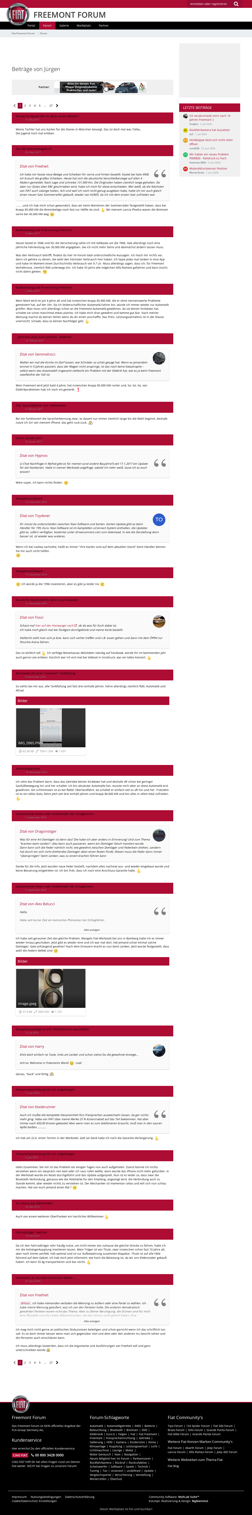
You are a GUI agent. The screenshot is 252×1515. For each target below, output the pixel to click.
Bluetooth (116, 1430)
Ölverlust (116, 1479)
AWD (138, 1426)
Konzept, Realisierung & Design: (178, 1501)
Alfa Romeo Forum (201, 1452)
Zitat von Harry (32, 1046)
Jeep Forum (214, 1448)
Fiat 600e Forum (178, 1434)
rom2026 (194, 148)
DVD (144, 1430)
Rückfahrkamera (100, 1462)
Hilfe (110, 1442)
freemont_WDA (197, 162)
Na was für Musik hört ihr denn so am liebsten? (47, 116)
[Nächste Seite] (57, 106)
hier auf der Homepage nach (54, 625)
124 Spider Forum (198, 1426)
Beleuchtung (98, 1430)
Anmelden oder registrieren (208, 4)
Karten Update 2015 (29, 438)
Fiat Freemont (148, 1434)
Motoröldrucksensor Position (208, 168)
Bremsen (132, 1430)
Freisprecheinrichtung (120, 1438)
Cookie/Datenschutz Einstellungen (34, 1501)
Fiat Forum (175, 1448)
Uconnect (117, 1471)
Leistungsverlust (136, 1446)
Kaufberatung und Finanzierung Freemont (44, 230)
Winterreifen (98, 1479)
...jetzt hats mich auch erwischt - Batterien (44, 337)
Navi (117, 1454)
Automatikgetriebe (28, 768)
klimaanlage (98, 1446)
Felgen (122, 1434)
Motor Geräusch (100, 1454)
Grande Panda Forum (206, 1434)
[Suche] (236, 4)
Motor (129, 1450)
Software (116, 1466)
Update (149, 1471)
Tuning (94, 1471)
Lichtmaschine (99, 1450)
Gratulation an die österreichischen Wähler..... (46, 1278)
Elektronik (96, 1434)
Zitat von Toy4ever (35, 515)
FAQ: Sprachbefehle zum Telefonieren (41, 405)
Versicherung (123, 1475)
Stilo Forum (195, 1430)
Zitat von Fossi (32, 617)
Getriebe (144, 1438)
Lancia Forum (176, 1452)
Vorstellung (143, 1475)
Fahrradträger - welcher (31, 1232)
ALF (191, 134)
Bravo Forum (176, 1430)
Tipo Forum (175, 1426)
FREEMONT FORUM (69, 14)
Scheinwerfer (98, 1466)
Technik (143, 1466)
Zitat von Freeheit (34, 166)
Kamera (121, 1442)
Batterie (150, 1426)
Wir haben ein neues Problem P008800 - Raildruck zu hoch (209, 156)
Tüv (105, 1471)
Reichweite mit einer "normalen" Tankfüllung (45, 673)
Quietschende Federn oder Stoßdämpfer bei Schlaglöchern (55, 814)
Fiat (133, 1434)
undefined (133, 1471)
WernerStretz (196, 172)
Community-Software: (174, 1497)
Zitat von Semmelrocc (38, 354)
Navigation (131, 1454)
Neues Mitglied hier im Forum (109, 1458)
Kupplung (115, 1446)
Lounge (117, 1450)
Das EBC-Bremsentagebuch (34, 149)
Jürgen (19, 119)
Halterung (96, 1442)
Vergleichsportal (100, 1475)
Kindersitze (137, 1442)
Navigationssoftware (29, 498)
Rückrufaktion (138, 1462)
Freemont (96, 1438)
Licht (154, 1446)
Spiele (130, 1466)
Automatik (96, 1426)
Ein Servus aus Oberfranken (34, 1203)
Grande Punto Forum (220, 1430)
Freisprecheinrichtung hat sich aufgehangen (45, 1089)
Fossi (26, 1303)
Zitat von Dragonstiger (38, 831)
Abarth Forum (194, 1448)
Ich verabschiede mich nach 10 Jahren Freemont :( (209, 118)
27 (51, 105)
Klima (152, 1442)
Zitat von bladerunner (38, 1106)
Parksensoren (142, 1458)
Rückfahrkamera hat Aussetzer (209, 130)
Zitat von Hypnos (34, 455)
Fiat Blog (173, 1466)
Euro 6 (110, 1434)
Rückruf (120, 1462)
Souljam (193, 124)
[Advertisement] (92, 52)
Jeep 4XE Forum (227, 1452)
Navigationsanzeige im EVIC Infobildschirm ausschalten (52, 1029)
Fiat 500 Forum (223, 1426)
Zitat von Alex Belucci (37, 903)
